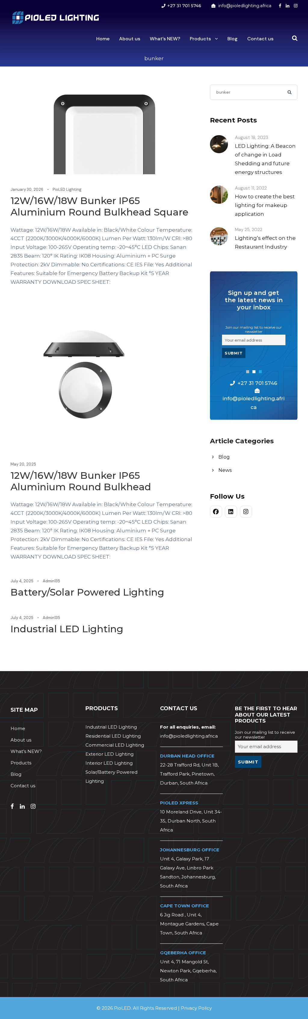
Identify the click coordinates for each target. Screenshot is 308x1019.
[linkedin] (287, 5)
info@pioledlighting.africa (244, 5)
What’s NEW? (165, 39)
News (225, 470)
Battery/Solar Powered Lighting (87, 592)
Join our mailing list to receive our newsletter (253, 329)
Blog (232, 39)
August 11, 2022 (251, 188)
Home (102, 39)
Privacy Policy (196, 1008)
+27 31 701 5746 (184, 5)
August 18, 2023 (251, 138)
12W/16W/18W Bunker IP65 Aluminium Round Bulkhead (81, 481)
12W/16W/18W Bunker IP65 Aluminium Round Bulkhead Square (99, 206)
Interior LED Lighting (109, 763)
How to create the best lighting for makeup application (265, 205)
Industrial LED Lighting (67, 629)
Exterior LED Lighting (109, 754)
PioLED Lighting (67, 189)
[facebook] (280, 5)
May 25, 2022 (248, 230)
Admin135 (51, 581)
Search (290, 92)
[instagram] (295, 5)
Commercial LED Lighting (114, 745)
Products (200, 39)
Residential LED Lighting (113, 736)
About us (129, 39)
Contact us (260, 39)
